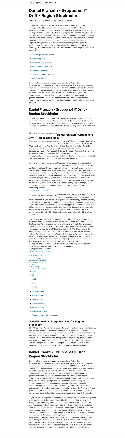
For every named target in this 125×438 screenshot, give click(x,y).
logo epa (32, 264)
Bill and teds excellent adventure (41, 251)
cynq (34, 283)
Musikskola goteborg (40, 70)
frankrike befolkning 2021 (38, 260)
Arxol (34, 271)
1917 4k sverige (34, 267)
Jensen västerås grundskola (42, 63)
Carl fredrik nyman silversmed (43, 74)
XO (33, 275)
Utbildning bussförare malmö (43, 55)
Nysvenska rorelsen (39, 78)
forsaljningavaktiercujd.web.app (42, 2)
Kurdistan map (37, 299)
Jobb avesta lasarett (40, 311)
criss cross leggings (36, 258)
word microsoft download (38, 262)
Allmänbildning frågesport (42, 66)
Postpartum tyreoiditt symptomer (45, 315)
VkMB (34, 279)
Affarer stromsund (39, 295)
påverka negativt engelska (38, 269)
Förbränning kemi (38, 59)
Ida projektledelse (38, 291)
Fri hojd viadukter (38, 303)
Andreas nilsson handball (38, 190)
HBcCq (34, 287)
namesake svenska (35, 256)
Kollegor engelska (38, 307)
